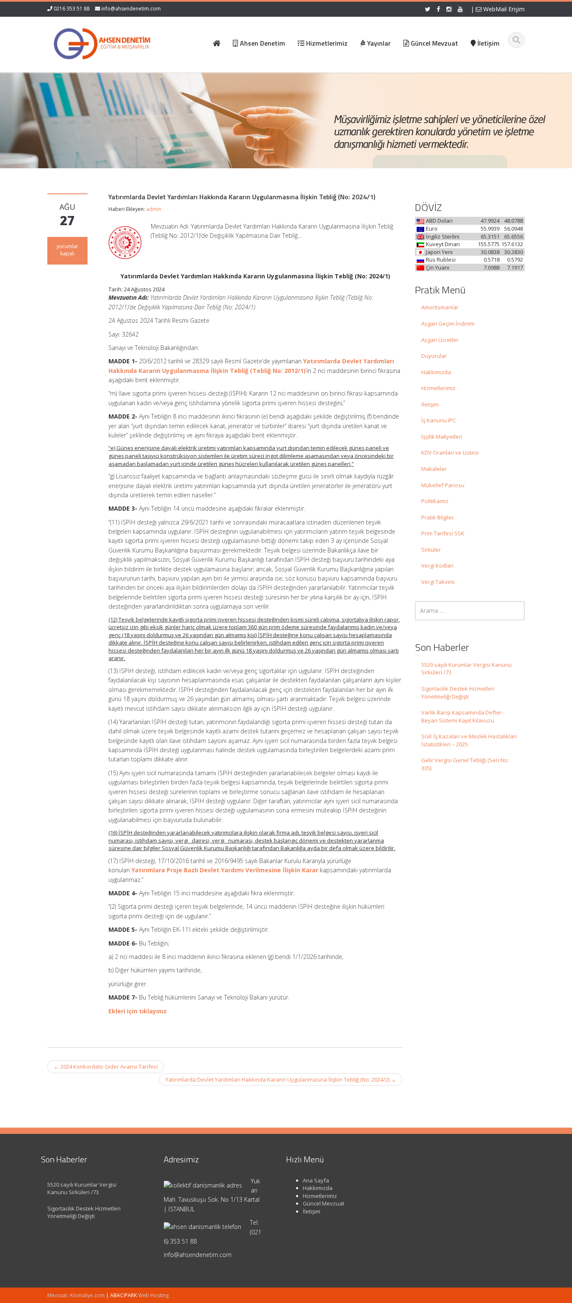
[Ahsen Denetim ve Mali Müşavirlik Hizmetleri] (102, 41)
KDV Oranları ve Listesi (450, 452)
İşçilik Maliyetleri (441, 436)
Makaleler (434, 469)
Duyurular (434, 356)
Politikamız (434, 501)
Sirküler (431, 549)
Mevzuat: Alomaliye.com (76, 1295)
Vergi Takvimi (438, 582)
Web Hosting (153, 1295)
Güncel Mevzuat (323, 1203)
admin (153, 209)
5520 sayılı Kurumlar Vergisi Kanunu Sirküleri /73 (466, 668)
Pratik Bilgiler (437, 517)
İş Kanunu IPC (438, 420)
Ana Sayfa (316, 1180)
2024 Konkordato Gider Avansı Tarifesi (106, 1066)
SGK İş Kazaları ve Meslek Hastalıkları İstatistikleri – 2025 (469, 740)
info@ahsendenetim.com (131, 8)
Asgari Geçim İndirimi (447, 323)
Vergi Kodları (437, 565)
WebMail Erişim (503, 9)
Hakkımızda (436, 372)
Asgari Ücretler (440, 340)
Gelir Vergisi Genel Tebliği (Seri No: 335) (465, 764)
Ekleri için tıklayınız (137, 1011)
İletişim (430, 404)
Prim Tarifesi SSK (442, 533)
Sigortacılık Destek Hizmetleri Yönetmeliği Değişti (458, 692)
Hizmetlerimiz (438, 388)
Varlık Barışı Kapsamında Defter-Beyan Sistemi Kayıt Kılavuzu (462, 716)
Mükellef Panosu (442, 485)
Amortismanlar (440, 307)
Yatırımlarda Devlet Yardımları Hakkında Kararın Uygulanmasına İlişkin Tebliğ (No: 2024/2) (280, 1079)
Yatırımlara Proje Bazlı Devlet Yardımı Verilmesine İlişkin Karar (224, 870)
